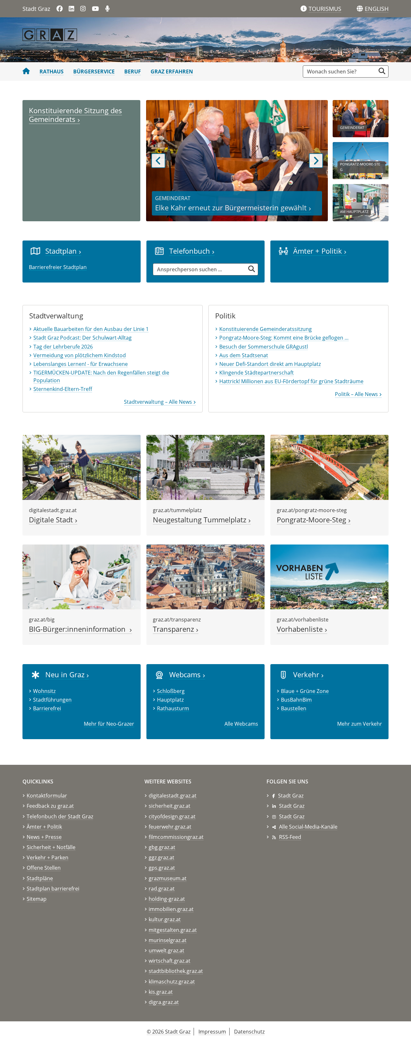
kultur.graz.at (165, 919)
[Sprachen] (360, 9)
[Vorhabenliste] (329, 576)
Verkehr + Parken (47, 857)
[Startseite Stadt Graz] (26, 71)
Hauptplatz (170, 699)
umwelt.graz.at (166, 950)
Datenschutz (249, 1031)
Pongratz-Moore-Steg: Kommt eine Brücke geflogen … (284, 337)
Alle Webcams (241, 723)
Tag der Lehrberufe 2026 (63, 346)
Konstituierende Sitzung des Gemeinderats (75, 115)
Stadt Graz (290, 795)
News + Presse (44, 836)
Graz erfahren (172, 71)
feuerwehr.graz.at (170, 826)
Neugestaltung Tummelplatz (200, 520)
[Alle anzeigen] (159, 674)
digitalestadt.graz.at (173, 795)
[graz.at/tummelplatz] (205, 466)
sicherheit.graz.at (169, 805)
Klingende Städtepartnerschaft (256, 372)
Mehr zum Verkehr (359, 723)
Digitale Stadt (52, 520)
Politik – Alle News (357, 394)
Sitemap (37, 898)
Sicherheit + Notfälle (51, 847)
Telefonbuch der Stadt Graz (60, 816)
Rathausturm (173, 708)
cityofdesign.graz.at (172, 816)
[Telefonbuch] (159, 250)
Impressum (212, 1031)
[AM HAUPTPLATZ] (361, 202)
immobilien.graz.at (171, 909)
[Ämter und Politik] (283, 250)
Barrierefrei (47, 708)
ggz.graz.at (161, 857)
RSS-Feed (290, 836)
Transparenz (174, 629)
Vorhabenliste (301, 629)
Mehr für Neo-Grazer (109, 723)
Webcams (186, 675)
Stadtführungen (52, 699)
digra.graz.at (164, 1002)
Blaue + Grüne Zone (305, 691)
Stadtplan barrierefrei (53, 888)
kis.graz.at (161, 991)
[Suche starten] (382, 71)
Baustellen (293, 708)
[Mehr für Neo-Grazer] (35, 674)
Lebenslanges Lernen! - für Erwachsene (80, 363)
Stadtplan (62, 251)
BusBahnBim (296, 699)
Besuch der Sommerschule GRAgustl (263, 346)
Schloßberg (171, 691)
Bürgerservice (94, 71)
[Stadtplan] (35, 250)
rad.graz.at (162, 888)
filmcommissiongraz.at (176, 836)
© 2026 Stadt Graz (168, 1031)
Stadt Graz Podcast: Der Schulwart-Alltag (82, 337)
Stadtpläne (40, 878)
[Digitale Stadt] (81, 466)
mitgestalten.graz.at (173, 929)
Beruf (132, 71)
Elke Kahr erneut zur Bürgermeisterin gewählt (232, 208)
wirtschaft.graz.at (169, 960)
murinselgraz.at (168, 940)
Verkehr (307, 675)
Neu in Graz (65, 675)
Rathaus (51, 71)
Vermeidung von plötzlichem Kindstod (79, 355)
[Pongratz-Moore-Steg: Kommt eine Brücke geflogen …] (329, 466)
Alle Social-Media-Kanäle (308, 826)
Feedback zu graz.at (50, 805)
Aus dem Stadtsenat (243, 355)
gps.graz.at (162, 867)
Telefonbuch (190, 251)
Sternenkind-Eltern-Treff (62, 389)
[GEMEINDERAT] (361, 118)
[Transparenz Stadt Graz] (205, 576)
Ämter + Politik (318, 251)
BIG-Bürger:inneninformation (79, 629)
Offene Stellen (44, 867)
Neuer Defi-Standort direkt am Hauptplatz (270, 363)
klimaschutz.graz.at (172, 981)
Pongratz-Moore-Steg (312, 520)
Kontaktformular (47, 795)
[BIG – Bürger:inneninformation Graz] (81, 576)
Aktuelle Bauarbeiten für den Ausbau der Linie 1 (91, 329)
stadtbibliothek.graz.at (176, 971)
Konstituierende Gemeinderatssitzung (265, 329)
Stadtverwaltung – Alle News (158, 401)
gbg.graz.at (162, 847)
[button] (377, 9)
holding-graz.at (167, 898)
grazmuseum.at (168, 878)
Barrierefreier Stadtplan (58, 267)
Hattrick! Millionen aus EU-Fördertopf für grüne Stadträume (291, 381)
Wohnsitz (44, 691)
